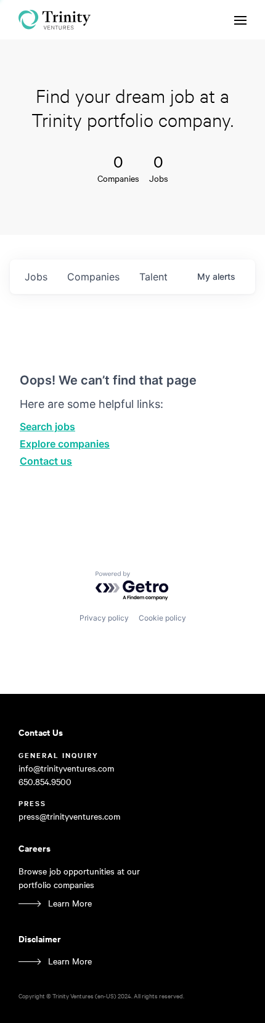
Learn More (70, 903)
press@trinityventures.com (69, 816)
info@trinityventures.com (66, 768)
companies (93, 277)
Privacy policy (104, 617)
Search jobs (47, 426)
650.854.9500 (44, 782)
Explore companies (65, 444)
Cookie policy (162, 617)
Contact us (46, 461)
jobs (36, 277)
